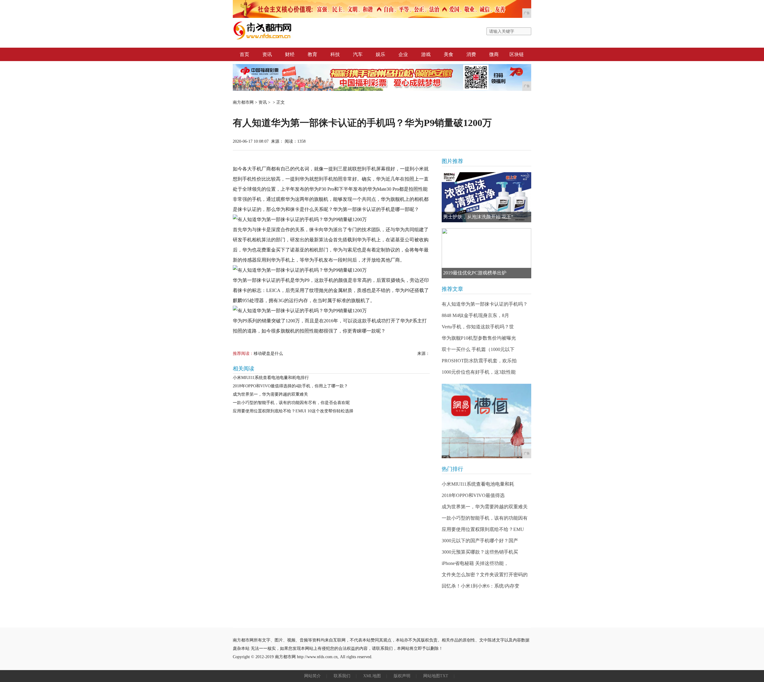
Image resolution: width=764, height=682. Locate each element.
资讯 (267, 54)
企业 (403, 54)
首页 (244, 54)
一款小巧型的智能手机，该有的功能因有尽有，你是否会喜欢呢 (291, 402)
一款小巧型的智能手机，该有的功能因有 (485, 518)
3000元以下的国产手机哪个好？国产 (480, 540)
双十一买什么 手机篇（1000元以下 (478, 349)
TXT (444, 676)
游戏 (426, 54)
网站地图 (431, 676)
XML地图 (372, 676)
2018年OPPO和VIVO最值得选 (473, 495)
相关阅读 (243, 369)
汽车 (358, 54)
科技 (335, 54)
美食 (448, 54)
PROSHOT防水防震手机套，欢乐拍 (479, 360)
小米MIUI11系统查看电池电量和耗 (478, 484)
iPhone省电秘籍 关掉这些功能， (475, 563)
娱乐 (380, 54)
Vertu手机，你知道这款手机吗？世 (478, 326)
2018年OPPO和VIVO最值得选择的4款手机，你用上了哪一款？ (290, 386)
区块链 (516, 54)
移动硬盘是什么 (268, 353)
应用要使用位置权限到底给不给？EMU (483, 529)
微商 (494, 54)
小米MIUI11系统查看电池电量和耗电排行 (271, 377)
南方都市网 (243, 102)
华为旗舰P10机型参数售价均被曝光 (479, 338)
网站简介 (312, 676)
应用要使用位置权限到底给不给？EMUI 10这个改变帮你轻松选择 (293, 411)
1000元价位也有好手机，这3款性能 (479, 372)
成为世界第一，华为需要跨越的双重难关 (270, 394)
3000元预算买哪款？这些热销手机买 (480, 551)
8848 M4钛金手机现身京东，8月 (475, 315)
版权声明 (402, 676)
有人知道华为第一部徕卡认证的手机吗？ (485, 304)
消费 (471, 54)
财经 (290, 54)
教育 (312, 54)
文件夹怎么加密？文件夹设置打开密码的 (485, 574)
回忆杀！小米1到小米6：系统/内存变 (480, 585)
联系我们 (342, 676)
